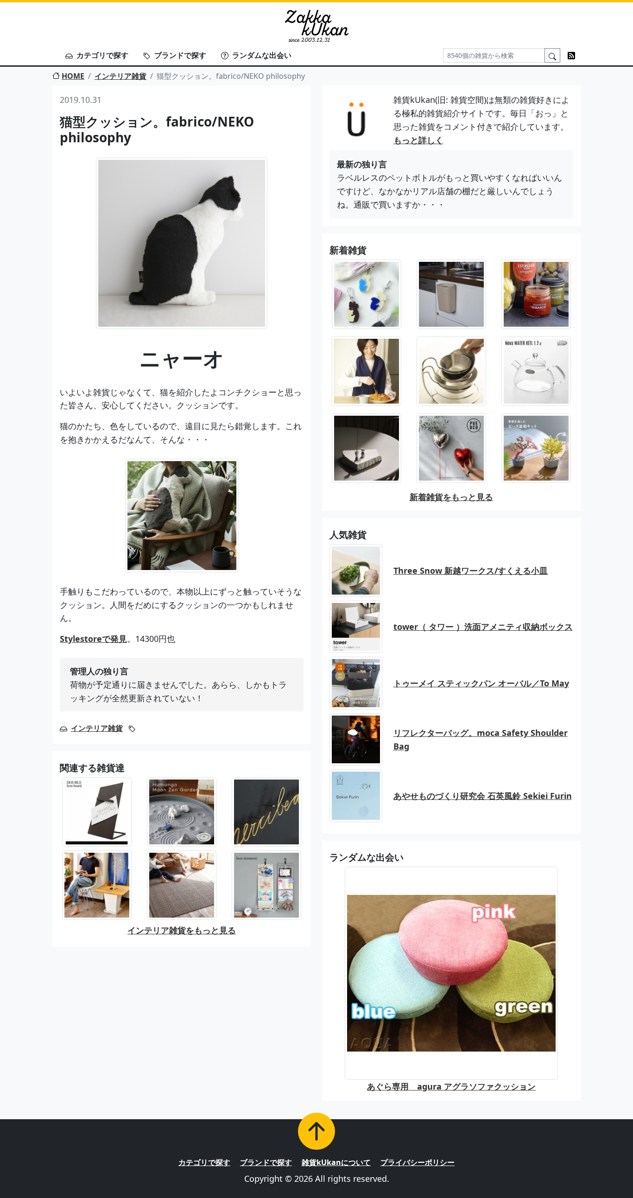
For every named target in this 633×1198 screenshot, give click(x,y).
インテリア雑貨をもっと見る (181, 930)
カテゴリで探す (102, 55)
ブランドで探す (180, 55)
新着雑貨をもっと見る (451, 496)
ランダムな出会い (261, 55)
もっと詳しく (418, 140)
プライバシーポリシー (417, 1162)
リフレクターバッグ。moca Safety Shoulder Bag (480, 739)
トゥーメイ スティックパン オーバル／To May (481, 683)
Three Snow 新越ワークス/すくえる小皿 (470, 570)
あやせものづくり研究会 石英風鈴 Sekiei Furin (482, 795)
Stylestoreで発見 (93, 638)
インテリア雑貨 (120, 76)
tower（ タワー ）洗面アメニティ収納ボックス (483, 626)
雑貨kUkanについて (336, 1162)
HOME (73, 76)
